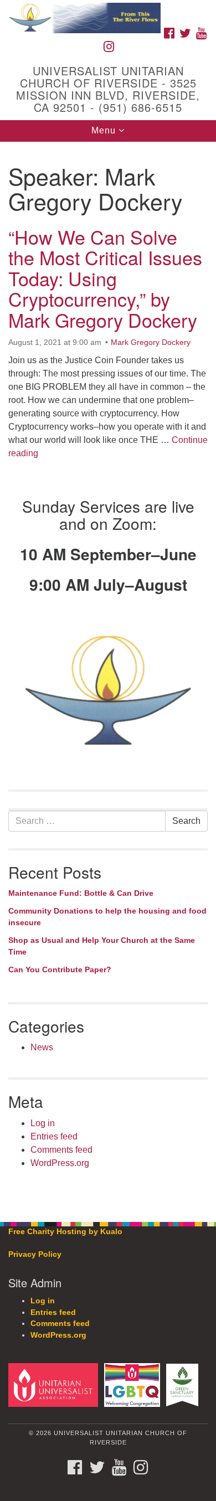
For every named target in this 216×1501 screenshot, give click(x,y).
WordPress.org (59, 1163)
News (41, 1047)
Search (186, 821)
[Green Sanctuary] (184, 1384)
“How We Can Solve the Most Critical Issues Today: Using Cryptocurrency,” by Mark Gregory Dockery (105, 278)
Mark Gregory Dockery (151, 342)
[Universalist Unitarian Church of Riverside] (108, 11)
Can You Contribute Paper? (59, 969)
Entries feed (54, 1136)
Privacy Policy (34, 1254)
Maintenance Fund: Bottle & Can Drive (80, 893)
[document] (108, 676)
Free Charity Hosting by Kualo (65, 1231)
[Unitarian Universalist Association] (55, 1384)
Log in (42, 1123)
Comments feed (61, 1149)
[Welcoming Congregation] (134, 1384)
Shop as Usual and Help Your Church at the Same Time (101, 946)
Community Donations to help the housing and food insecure (107, 916)
